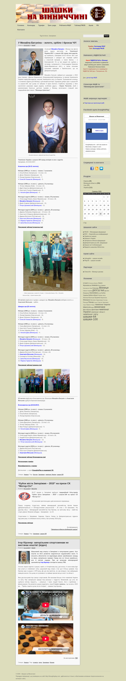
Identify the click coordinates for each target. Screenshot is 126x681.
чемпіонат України (50, 474)
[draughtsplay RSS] (96, 170)
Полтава (105, 300)
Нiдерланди (99, 300)
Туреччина (105, 302)
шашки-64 (89, 316)
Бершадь (96, 288)
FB (97, 25)
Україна (26, 474)
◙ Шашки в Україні (89, 238)
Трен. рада (52, 25)
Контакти (21, 30)
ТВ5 (76, 658)
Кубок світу (102, 295)
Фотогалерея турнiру (25, 461)
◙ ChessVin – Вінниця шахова (93, 272)
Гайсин (85, 290)
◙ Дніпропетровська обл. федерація (95, 243)
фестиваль (87, 309)
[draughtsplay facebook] (92, 170)
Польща (85, 302)
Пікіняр (91, 302)
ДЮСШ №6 (98, 290)
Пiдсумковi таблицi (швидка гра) (30, 365)
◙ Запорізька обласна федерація (94, 240)
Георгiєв (89, 290)
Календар (31, 25)
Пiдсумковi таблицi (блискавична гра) (32, 457)
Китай (99, 293)
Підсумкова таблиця (25, 523)
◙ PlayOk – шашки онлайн (92, 260)
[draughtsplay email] (101, 170)
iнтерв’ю (35, 662)
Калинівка (94, 293)
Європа (86, 181)
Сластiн (100, 302)
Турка (84, 304)
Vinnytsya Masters (93, 283)
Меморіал (86, 300)
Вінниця (103, 287)
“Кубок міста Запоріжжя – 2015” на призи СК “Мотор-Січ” (44, 484)
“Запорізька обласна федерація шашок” (64, 529)
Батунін (35, 474)
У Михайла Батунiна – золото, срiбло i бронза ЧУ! (47, 42)
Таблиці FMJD (79, 25)
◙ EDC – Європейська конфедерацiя (95, 234)
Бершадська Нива (87, 288)
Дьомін (107, 290)
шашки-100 (60, 474)
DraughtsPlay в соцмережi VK (42, 470)
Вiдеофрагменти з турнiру (27, 466)
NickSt (33, 45)
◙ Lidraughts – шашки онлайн (92, 258)
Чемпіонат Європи (102, 304)
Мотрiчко (93, 300)
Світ (85, 185)
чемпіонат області (98, 312)
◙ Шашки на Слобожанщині (92, 245)
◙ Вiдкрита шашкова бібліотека (93, 247)
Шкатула (87, 307)
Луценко (97, 297)
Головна (20, 25)
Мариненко (104, 297)
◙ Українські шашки (89, 236)
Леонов (85, 297)
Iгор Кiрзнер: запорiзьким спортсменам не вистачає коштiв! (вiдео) (43, 543)
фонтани (95, 310)
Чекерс (93, 304)
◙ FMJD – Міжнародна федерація (94, 232)
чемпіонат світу (90, 314)
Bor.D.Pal (34, 488)
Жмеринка (86, 293)
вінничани (99, 307)
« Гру (85, 223)
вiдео (40, 662)
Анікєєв (95, 285)
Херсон (88, 304)
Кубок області (93, 295)
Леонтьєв (91, 297)
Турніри (41, 25)
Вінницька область (90, 183)
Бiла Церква (101, 285)
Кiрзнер (52, 662)
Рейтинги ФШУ (65, 25)
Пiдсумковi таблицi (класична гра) (30, 227)
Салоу (95, 302)
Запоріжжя (41, 474)
